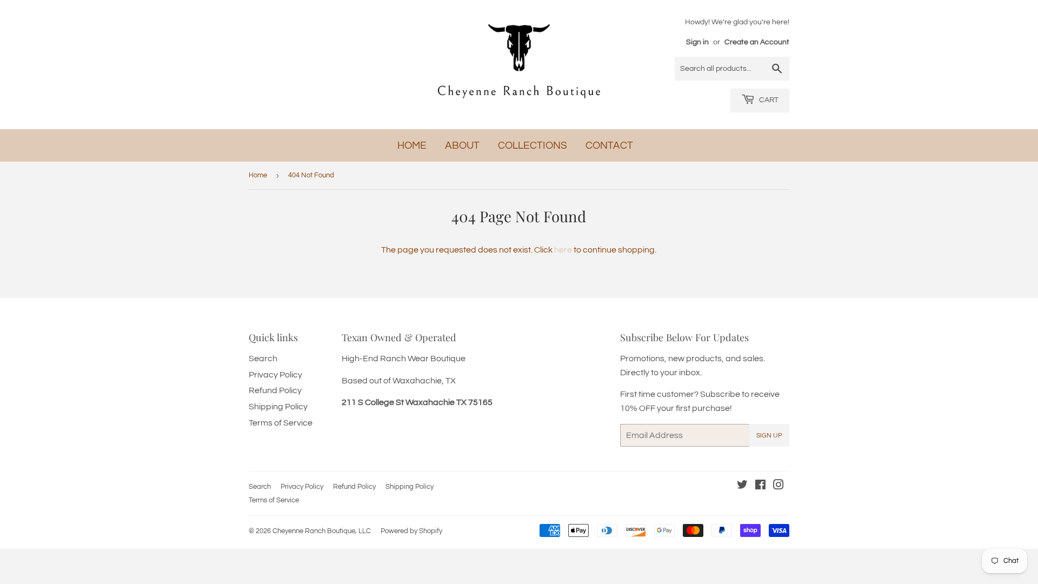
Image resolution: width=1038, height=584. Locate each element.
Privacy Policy (275, 374)
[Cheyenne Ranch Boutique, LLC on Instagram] (778, 486)
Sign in (697, 42)
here (563, 249)
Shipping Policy (278, 406)
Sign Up (769, 435)
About (462, 145)
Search (263, 358)
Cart (767, 100)
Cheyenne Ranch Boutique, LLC (321, 531)
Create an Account (756, 42)
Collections (532, 145)
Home (412, 145)
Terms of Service (280, 423)
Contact (609, 145)
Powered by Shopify (411, 531)
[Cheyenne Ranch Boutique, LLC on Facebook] (760, 486)
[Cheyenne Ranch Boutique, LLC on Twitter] (742, 486)
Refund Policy (275, 390)
